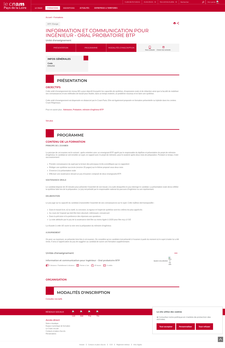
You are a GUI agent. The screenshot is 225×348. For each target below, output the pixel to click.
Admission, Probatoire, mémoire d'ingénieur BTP (83, 110)
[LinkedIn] (73, 314)
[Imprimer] (174, 23)
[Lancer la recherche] (203, 2)
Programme (91, 48)
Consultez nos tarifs (54, 299)
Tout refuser (204, 326)
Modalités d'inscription (121, 48)
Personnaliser (185, 326)
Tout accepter (165, 326)
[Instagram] (81, 314)
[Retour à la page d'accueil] (15, 6)
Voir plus (52, 122)
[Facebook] (89, 314)
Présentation (60, 48)
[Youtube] (97, 314)
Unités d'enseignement (60, 253)
